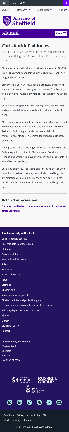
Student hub (8, 290)
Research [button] (22, 10)
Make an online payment (15, 295)
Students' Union (10, 326)
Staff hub (6, 285)
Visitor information (12, 274)
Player (5, 279)
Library (5, 320)
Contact (6, 331)
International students (14, 259)
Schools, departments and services (20, 310)
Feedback (9, 415)
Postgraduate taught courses (17, 244)
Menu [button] (59, 33)
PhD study (7, 249)
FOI (45, 415)
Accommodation (10, 254)
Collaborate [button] (43, 10)
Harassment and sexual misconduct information (27, 305)
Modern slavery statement (18, 420)
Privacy (21, 415)
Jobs (4, 264)
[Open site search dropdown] (66, 3)
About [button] (62, 10)
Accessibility (33, 415)
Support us (8, 269)
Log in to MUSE (18, 3)
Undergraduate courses (14, 238)
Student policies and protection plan (21, 300)
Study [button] (4, 10)
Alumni (10, 33)
